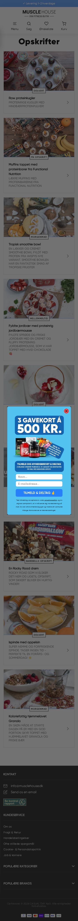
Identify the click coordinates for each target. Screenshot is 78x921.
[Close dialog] (66, 410)
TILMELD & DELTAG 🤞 (39, 493)
